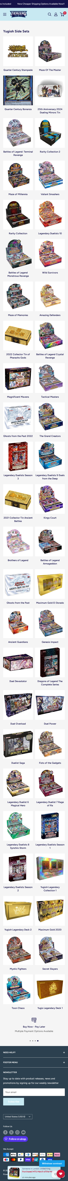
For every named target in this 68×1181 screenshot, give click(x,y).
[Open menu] (4, 14)
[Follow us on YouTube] (23, 1132)
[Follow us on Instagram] (17, 1132)
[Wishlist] (61, 1174)
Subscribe (13, 1101)
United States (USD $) (15, 1116)
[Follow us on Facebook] (5, 1132)
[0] (62, 14)
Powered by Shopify (12, 1174)
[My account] (55, 14)
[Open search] (49, 14)
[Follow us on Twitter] (11, 1132)
